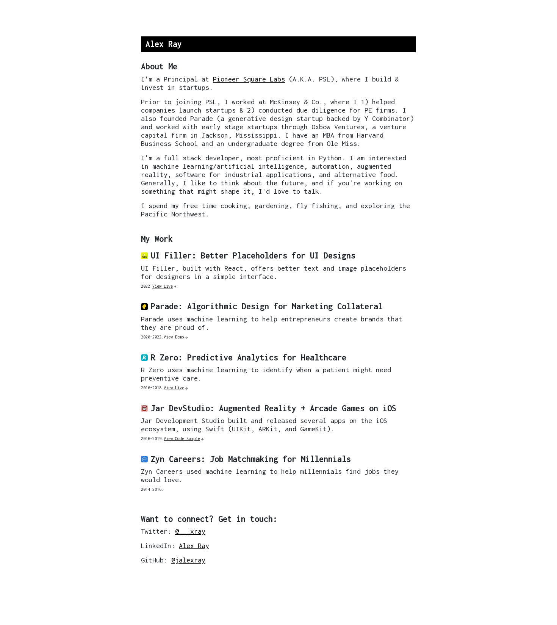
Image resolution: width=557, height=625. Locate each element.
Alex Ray (194, 546)
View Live (162, 286)
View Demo (174, 337)
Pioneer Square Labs (249, 79)
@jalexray (188, 560)
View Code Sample (182, 438)
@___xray (190, 531)
